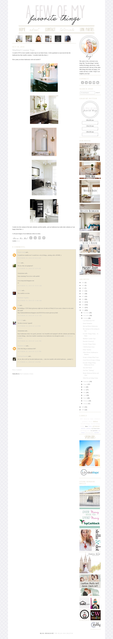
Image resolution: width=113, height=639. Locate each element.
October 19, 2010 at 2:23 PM (29, 326)
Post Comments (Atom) (26, 374)
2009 (83, 407)
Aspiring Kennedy (23, 356)
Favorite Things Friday (89, 344)
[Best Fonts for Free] (58, 38)
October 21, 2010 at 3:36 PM (29, 362)
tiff (18, 305)
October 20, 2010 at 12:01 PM (29, 341)
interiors (83, 428)
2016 (83, 293)
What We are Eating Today (90, 378)
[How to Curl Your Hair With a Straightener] (38, 38)
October (85, 318)
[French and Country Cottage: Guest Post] (28, 38)
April (85, 395)
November (86, 315)
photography (89, 432)
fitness (86, 426)
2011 (83, 307)
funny (90, 426)
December (86, 312)
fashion (95, 421)
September (86, 381)
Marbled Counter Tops (89, 338)
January (85, 403)
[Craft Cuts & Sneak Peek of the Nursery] (19, 38)
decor (18, 241)
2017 (83, 291)
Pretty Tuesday (87, 349)
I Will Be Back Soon (88, 347)
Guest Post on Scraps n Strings (91, 360)
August (85, 384)
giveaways (96, 426)
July (84, 387)
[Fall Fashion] (67, 38)
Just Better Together (23, 297)
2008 (83, 410)
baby (91, 419)
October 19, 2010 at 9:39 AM (29, 268)
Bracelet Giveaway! (88, 341)
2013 (83, 302)
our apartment (93, 430)
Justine (19, 290)
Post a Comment (17, 370)
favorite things (85, 424)
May (84, 392)
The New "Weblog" (88, 370)
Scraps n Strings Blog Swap (91, 357)
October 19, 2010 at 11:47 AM (30, 315)
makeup (88, 428)
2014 (83, 299)
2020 (83, 282)
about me (86, 419)
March (85, 398)
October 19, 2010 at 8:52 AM (29, 258)
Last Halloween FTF (89, 320)
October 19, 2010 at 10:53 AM (30, 285)
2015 (83, 296)
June (84, 389)
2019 (83, 285)
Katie (19, 263)
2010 (83, 310)
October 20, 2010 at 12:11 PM (29, 351)
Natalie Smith (21, 252)
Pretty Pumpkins (87, 323)
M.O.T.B (20, 320)
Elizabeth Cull (22, 346)
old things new (85, 430)
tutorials (96, 432)
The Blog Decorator (63, 633)
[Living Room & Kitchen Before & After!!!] (48, 38)
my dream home (95, 428)
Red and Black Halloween (90, 326)
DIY (81, 419)
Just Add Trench (87, 367)
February (86, 401)
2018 (83, 288)
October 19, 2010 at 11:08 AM (30, 300)
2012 (83, 304)
